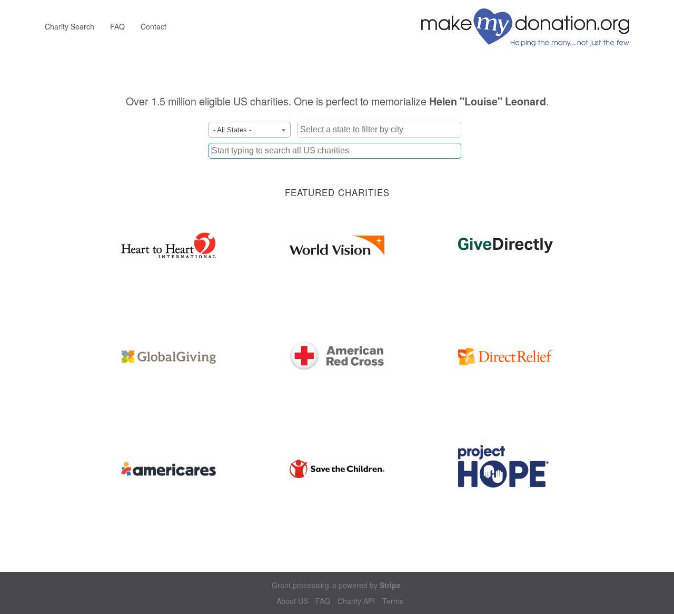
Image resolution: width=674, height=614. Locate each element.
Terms (392, 601)
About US (292, 601)
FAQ (117, 26)
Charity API (356, 601)
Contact (153, 26)
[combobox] (335, 151)
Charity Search (69, 26)
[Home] (529, 26)
